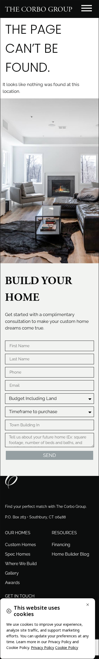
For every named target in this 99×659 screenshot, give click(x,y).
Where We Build (21, 563)
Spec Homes (17, 554)
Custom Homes (20, 544)
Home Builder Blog (70, 554)
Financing (61, 544)
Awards (12, 582)
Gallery (12, 573)
